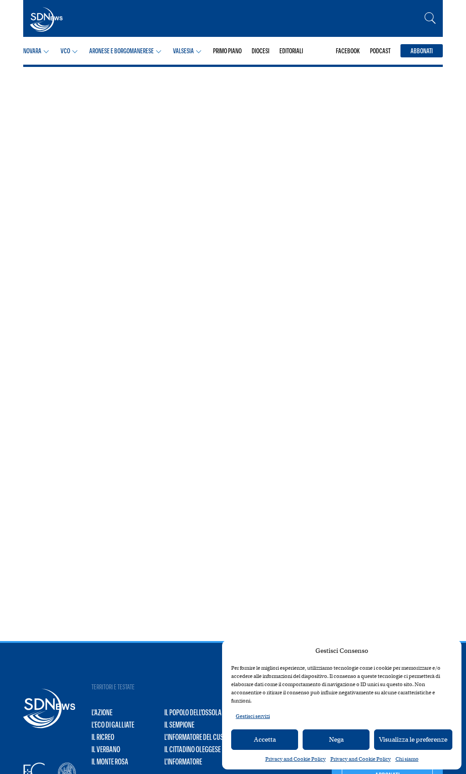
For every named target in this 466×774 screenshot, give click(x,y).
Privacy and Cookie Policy (295, 759)
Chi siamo (407, 759)
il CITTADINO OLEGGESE (192, 749)
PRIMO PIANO (227, 51)
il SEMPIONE (179, 724)
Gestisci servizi (253, 716)
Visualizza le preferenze (413, 739)
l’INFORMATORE (183, 761)
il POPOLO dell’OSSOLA (193, 712)
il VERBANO (105, 749)
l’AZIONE (101, 712)
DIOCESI (260, 51)
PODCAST (380, 51)
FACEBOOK (348, 51)
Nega (336, 739)
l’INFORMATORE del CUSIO (196, 737)
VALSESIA (183, 51)
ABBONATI (421, 51)
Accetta (265, 739)
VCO (65, 51)
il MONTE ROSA (109, 761)
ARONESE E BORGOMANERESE (121, 51)
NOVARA (32, 51)
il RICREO (102, 737)
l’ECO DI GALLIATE (112, 724)
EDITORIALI (291, 51)
